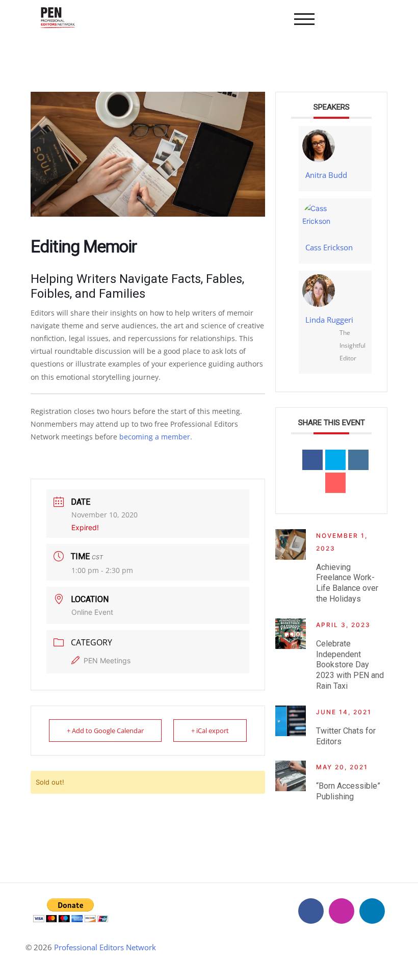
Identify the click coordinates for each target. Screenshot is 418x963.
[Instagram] (341, 911)
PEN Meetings (107, 660)
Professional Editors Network (105, 947)
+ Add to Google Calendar (105, 730)
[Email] (335, 483)
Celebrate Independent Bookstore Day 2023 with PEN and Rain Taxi (350, 665)
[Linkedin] (358, 460)
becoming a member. (155, 436)
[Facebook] (311, 911)
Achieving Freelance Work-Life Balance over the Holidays (347, 583)
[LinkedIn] (372, 911)
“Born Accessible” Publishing (348, 791)
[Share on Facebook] (312, 460)
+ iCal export (210, 730)
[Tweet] (335, 460)
